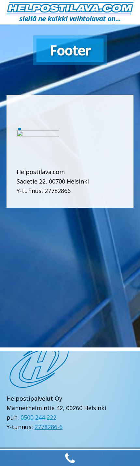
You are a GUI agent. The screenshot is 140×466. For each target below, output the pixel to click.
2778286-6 (49, 427)
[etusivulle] (70, 7)
